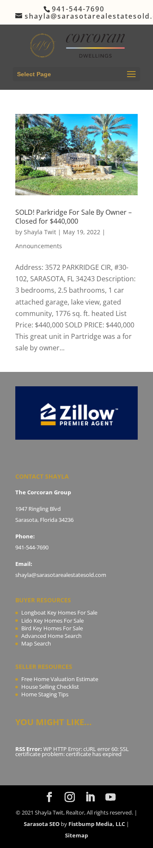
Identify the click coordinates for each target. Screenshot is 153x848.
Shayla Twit (40, 232)
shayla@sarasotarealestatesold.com (60, 575)
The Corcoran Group (43, 492)
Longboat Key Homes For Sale (59, 612)
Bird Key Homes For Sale (52, 628)
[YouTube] (110, 797)
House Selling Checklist (50, 686)
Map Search (36, 643)
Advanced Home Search (51, 636)
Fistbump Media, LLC (96, 824)
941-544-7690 (31, 547)
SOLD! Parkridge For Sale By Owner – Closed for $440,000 (73, 217)
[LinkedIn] (90, 797)
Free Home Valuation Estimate (59, 679)
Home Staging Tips (44, 694)
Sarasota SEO (42, 824)
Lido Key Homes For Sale (52, 620)
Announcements (38, 246)
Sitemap (76, 835)
